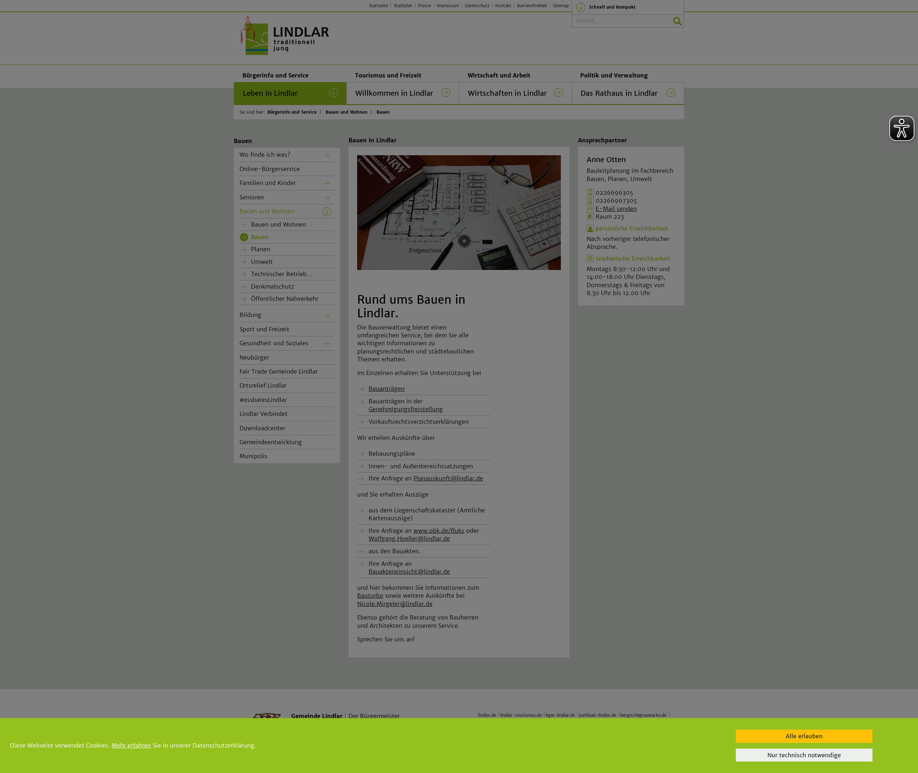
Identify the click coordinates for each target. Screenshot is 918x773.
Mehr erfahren (131, 745)
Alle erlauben (804, 736)
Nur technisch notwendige (804, 755)
